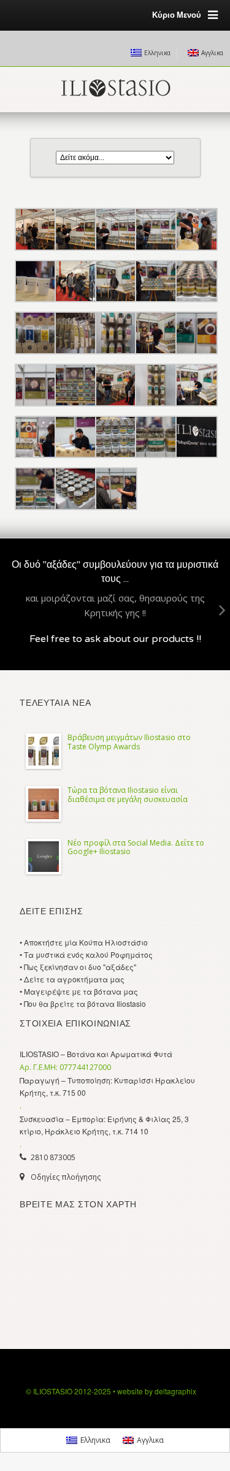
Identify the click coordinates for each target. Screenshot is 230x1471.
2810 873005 (53, 1157)
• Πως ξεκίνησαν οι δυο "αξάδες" (78, 966)
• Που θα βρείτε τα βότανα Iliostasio (83, 1003)
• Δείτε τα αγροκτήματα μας (72, 979)
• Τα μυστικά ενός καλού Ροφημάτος (86, 954)
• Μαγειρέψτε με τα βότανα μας (79, 991)
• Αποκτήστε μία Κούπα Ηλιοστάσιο (84, 942)
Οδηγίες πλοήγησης (66, 1177)
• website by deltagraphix (154, 1391)
